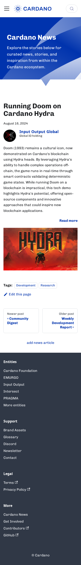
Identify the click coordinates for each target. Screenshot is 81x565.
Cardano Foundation (20, 371)
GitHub (8, 535)
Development (25, 285)
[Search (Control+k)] (72, 9)
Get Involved (13, 521)
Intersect (11, 391)
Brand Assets (14, 430)
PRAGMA (10, 398)
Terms (8, 483)
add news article (40, 343)
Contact (10, 458)
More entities (14, 405)
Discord (9, 444)
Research (48, 285)
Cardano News (15, 514)
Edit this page (20, 294)
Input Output (13, 384)
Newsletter (12, 451)
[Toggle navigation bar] (6, 8)
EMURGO (10, 378)
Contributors (14, 528)
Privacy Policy (14, 489)
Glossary (10, 437)
